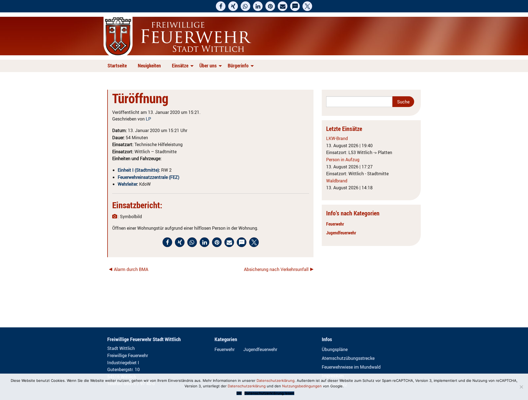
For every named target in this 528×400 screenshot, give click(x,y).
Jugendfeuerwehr (341, 233)
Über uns (208, 65)
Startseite (117, 65)
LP (148, 119)
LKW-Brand (337, 138)
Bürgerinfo (238, 65)
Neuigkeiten (149, 65)
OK (239, 393)
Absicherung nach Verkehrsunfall (276, 269)
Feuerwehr (335, 224)
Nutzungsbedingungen (302, 386)
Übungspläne (335, 349)
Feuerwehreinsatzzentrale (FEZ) (148, 177)
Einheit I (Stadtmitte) (138, 170)
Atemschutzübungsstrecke (348, 358)
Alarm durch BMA (131, 269)
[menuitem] (118, 66)
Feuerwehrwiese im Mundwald (351, 367)
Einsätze (180, 65)
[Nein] (521, 387)
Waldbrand (336, 181)
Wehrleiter (127, 184)
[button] (221, 6)
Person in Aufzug (342, 160)
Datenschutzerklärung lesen (269, 393)
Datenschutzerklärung (276, 380)
